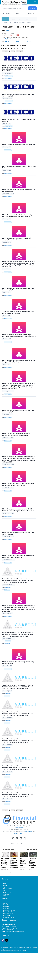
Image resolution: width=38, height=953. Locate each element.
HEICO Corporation (8, 75)
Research (29, 41)
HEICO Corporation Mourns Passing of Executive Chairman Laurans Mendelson (18, 556)
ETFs (20, 19)
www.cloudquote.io (19, 827)
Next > (20, 51)
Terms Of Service (19, 833)
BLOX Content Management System (12, 950)
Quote (7, 41)
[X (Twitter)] (13, 839)
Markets (5, 19)
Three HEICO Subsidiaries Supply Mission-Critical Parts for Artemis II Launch (18, 312)
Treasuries (29, 22)
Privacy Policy (28, 831)
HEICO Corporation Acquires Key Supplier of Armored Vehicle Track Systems (16, 239)
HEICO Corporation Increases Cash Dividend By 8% (18, 144)
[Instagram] (25, 839)
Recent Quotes (6, 13)
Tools (27, 19)
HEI (7, 30)
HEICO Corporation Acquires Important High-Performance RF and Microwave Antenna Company (19, 335)
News (10, 22)
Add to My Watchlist (7, 39)
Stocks (13, 19)
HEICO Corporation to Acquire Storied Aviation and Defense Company (18, 190)
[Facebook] (17, 839)
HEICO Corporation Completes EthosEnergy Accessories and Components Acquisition (16, 434)
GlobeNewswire (7, 589)
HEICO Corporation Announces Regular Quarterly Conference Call (18, 95)
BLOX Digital (24, 950)
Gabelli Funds (7, 587)
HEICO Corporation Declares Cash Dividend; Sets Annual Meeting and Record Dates (18, 484)
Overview (5, 22)
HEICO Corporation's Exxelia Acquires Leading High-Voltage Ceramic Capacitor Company (17, 216)
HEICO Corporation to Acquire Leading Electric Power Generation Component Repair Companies (18, 510)
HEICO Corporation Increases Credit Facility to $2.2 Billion (19, 167)
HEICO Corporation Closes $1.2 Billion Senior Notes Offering (18, 120)
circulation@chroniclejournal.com (15, 931)
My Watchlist (18, 13)
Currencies (15, 22)
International (22, 22)
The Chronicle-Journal (12, 947)
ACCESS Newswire (7, 78)
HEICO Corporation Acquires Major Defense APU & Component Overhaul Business (18, 361)
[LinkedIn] (21, 839)
